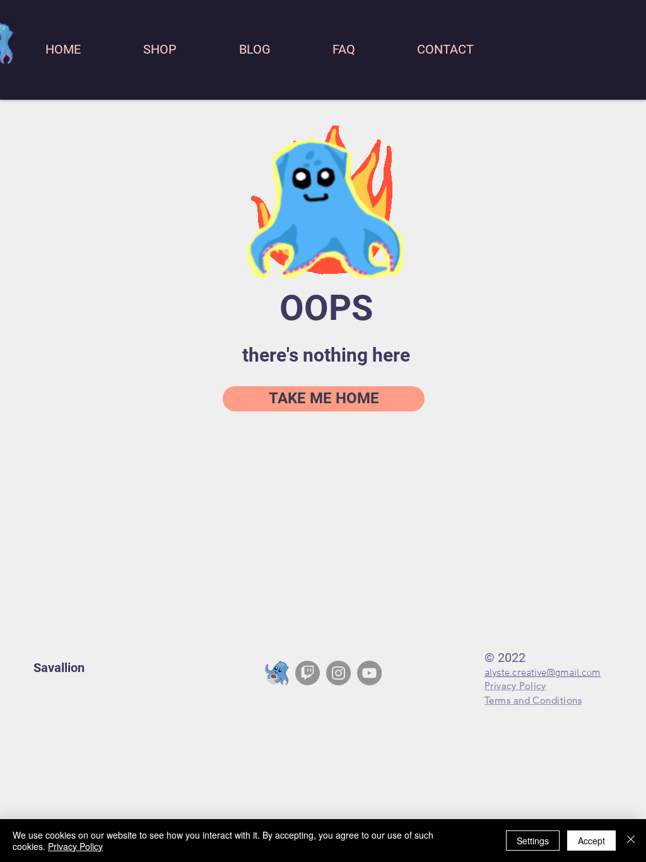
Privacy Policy (75, 846)
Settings (533, 840)
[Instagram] (338, 673)
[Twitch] (307, 673)
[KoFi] (276, 673)
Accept (591, 840)
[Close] (630, 840)
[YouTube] (369, 673)
